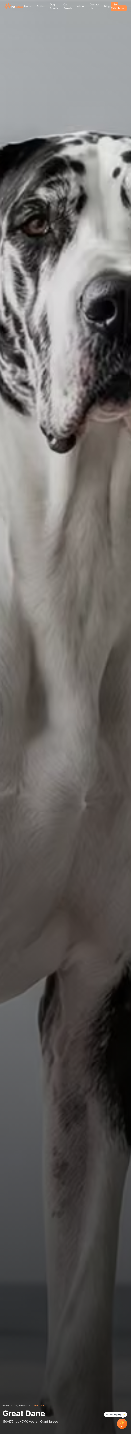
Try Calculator (117, 6)
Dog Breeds (54, 6)
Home (27, 6)
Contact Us (94, 6)
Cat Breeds (67, 6)
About (81, 6)
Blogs (107, 6)
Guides (41, 6)
